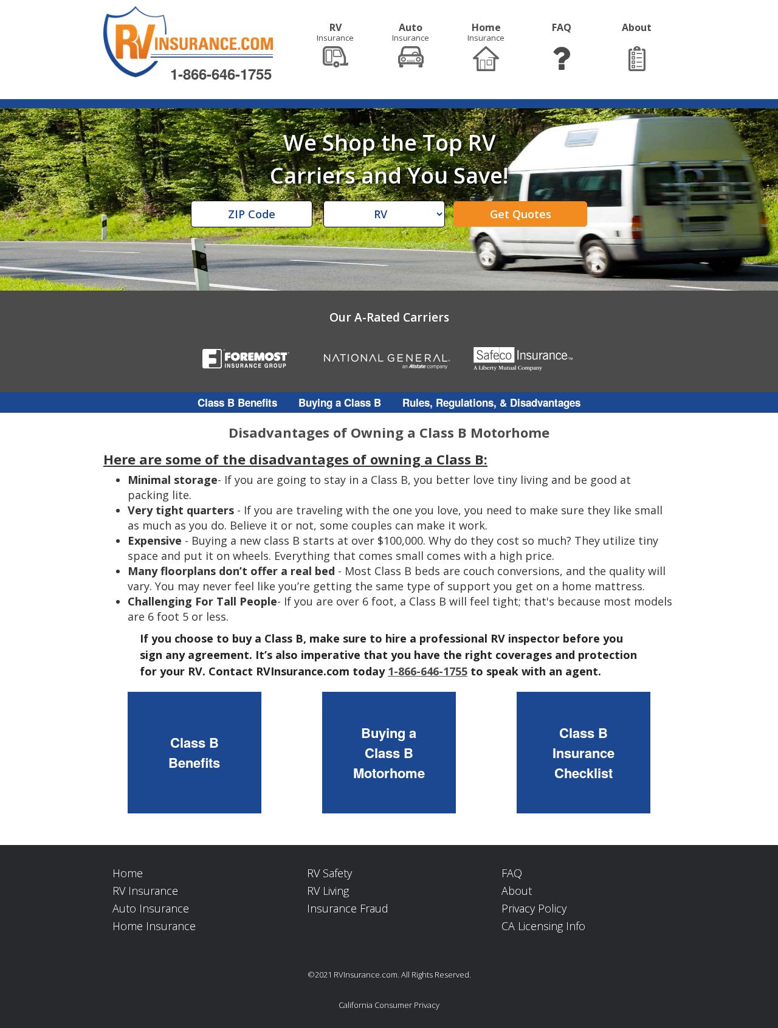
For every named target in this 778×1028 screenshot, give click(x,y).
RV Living (328, 890)
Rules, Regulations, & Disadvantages (491, 402)
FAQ (511, 873)
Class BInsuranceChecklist (583, 752)
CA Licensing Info (543, 926)
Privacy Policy (533, 908)
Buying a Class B (339, 402)
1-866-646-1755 (221, 73)
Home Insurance (154, 926)
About (516, 890)
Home (127, 873)
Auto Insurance (150, 908)
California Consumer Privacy (389, 1004)
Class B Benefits (237, 402)
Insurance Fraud (347, 908)
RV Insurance (145, 890)
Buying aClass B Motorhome (389, 752)
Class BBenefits (194, 752)
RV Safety (329, 873)
